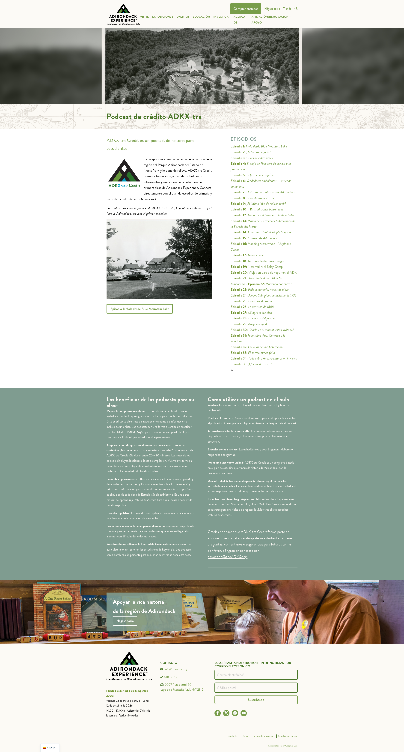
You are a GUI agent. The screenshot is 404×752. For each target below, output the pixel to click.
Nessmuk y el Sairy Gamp (257, 266)
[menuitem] (245, 9)
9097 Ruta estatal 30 (178, 684)
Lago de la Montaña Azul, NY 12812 (181, 689)
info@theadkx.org (176, 669)
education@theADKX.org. (227, 557)
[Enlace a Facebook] (218, 713)
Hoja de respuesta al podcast (260, 404)
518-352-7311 (172, 676)
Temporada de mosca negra (257, 261)
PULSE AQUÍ (135, 431)
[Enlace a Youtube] (244, 713)
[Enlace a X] (226, 713)
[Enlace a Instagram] (235, 713)
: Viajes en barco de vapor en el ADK (264, 272)
